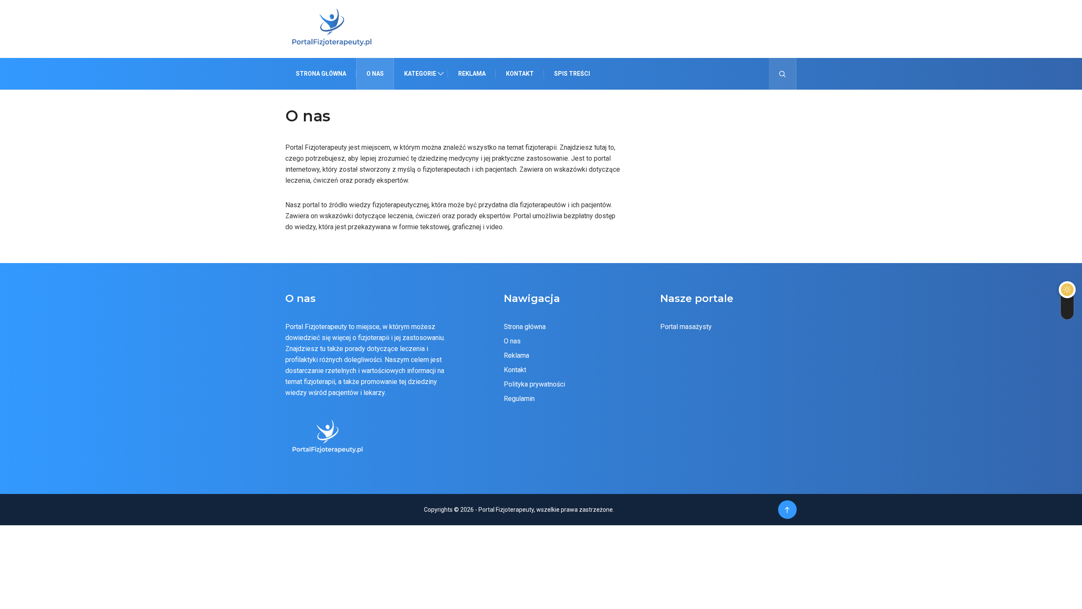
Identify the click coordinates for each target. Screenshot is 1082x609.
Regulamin (519, 399)
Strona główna (321, 73)
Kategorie (420, 73)
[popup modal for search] (782, 74)
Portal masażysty (686, 327)
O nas (375, 73)
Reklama (472, 73)
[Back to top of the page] (787, 510)
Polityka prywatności (534, 384)
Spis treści (572, 73)
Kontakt (520, 73)
